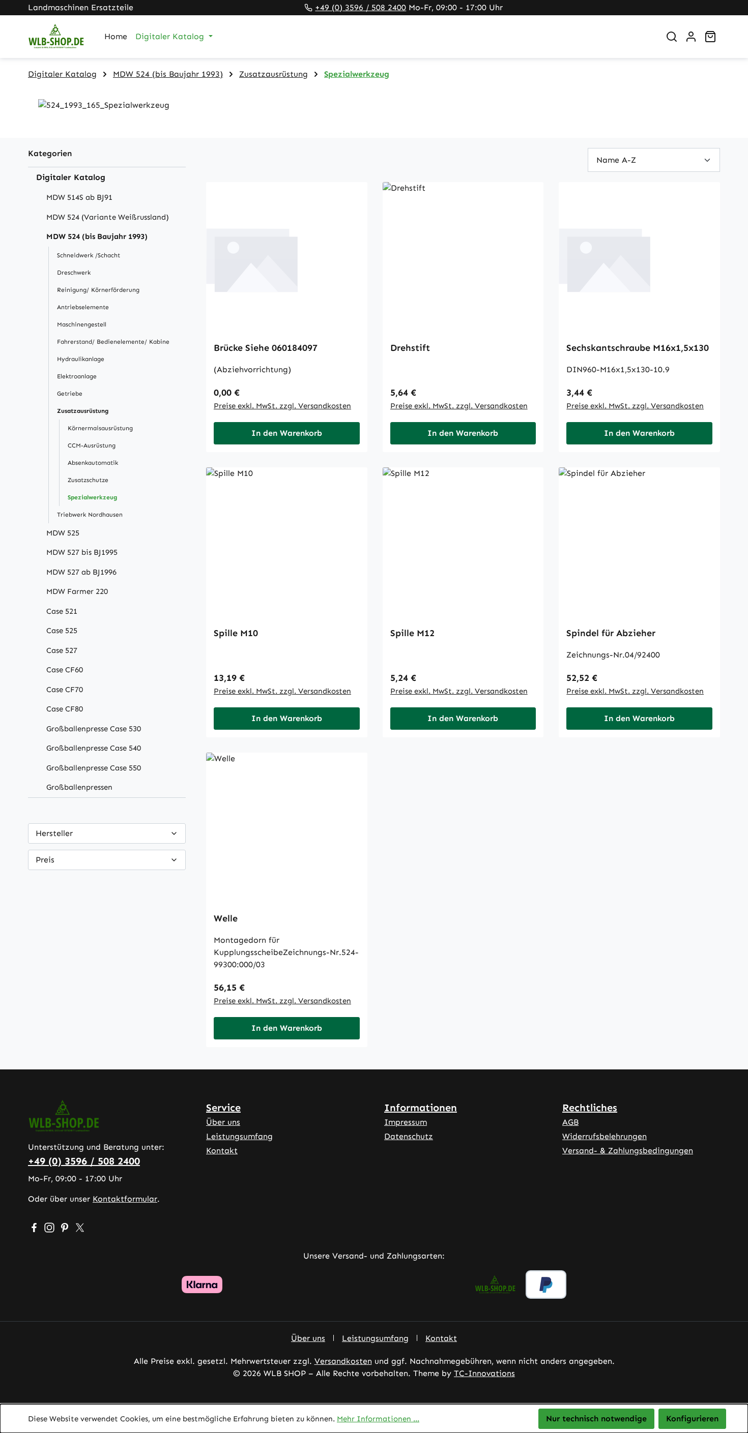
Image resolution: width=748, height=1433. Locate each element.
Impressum (405, 1122)
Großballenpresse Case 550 (93, 767)
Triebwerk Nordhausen (90, 514)
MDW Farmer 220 (77, 591)
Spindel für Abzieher (610, 633)
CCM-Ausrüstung (92, 445)
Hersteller (54, 833)
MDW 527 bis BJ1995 (82, 552)
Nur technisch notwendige (596, 1418)
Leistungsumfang (239, 1136)
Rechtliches (589, 1107)
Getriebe (69, 393)
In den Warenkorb (286, 433)
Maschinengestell (81, 324)
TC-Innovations (484, 1373)
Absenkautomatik (93, 462)
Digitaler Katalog (70, 177)
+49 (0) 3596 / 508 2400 (360, 7)
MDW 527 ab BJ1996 (81, 572)
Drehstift (410, 347)
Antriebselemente (83, 307)
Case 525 (61, 630)
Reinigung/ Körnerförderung (98, 289)
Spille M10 (236, 633)
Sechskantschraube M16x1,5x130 (637, 347)
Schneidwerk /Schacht (88, 255)
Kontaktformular (125, 1199)
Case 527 (61, 650)
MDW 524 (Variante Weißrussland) (107, 217)
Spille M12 (412, 633)
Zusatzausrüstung (82, 410)
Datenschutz (408, 1136)
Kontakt (222, 1150)
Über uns (223, 1122)
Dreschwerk (74, 272)
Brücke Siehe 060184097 (266, 347)
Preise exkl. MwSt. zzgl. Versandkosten (282, 405)
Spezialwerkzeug (92, 497)
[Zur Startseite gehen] (56, 37)
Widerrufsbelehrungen (604, 1136)
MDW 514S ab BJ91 (79, 197)
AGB (570, 1122)
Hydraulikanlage (80, 359)
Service (223, 1107)
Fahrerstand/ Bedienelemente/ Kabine (113, 341)
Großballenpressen (79, 787)
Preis (45, 859)
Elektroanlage (77, 376)
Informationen (420, 1107)
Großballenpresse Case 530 (93, 728)
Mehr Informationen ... (378, 1418)
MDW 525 (62, 533)
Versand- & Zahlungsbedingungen (627, 1150)
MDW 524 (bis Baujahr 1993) (97, 236)
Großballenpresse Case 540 (93, 748)
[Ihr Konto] (691, 36)
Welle (226, 918)
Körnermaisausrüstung (100, 428)
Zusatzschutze (88, 480)
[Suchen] (671, 36)
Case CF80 (64, 708)
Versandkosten (343, 1361)
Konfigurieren (692, 1418)
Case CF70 (64, 689)
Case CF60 (64, 669)
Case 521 (61, 611)
